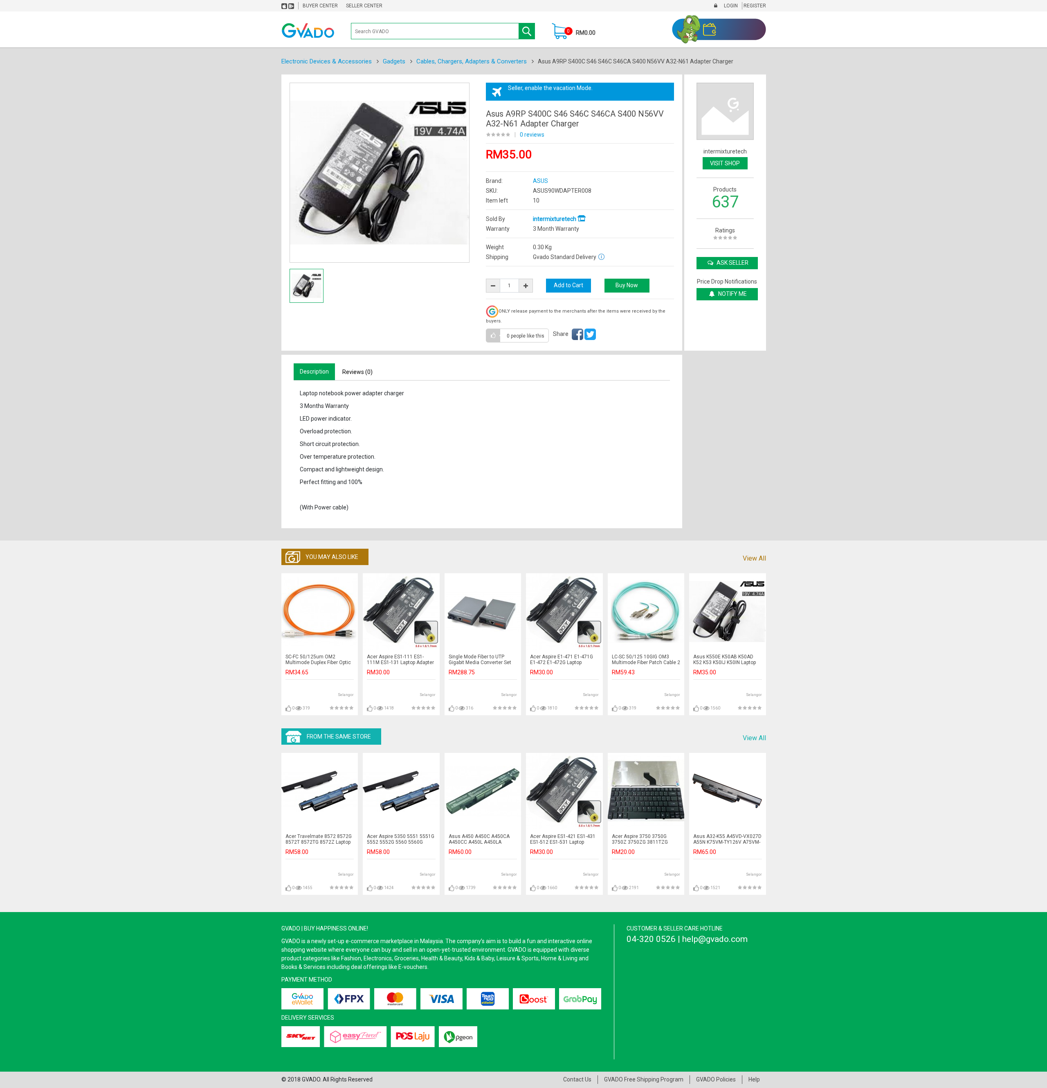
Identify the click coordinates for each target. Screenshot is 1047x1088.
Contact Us (577, 1079)
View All (754, 558)
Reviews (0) (357, 372)
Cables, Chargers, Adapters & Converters (471, 61)
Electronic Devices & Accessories (326, 61)
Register (754, 6)
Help (754, 1079)
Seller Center (364, 6)
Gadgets (394, 61)
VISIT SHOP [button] (725, 163)
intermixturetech (555, 219)
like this (525, 336)
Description (314, 371)
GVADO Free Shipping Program (643, 1079)
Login (730, 6)
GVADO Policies (716, 1079)
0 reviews (532, 134)
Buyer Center (320, 6)
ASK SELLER (731, 262)
